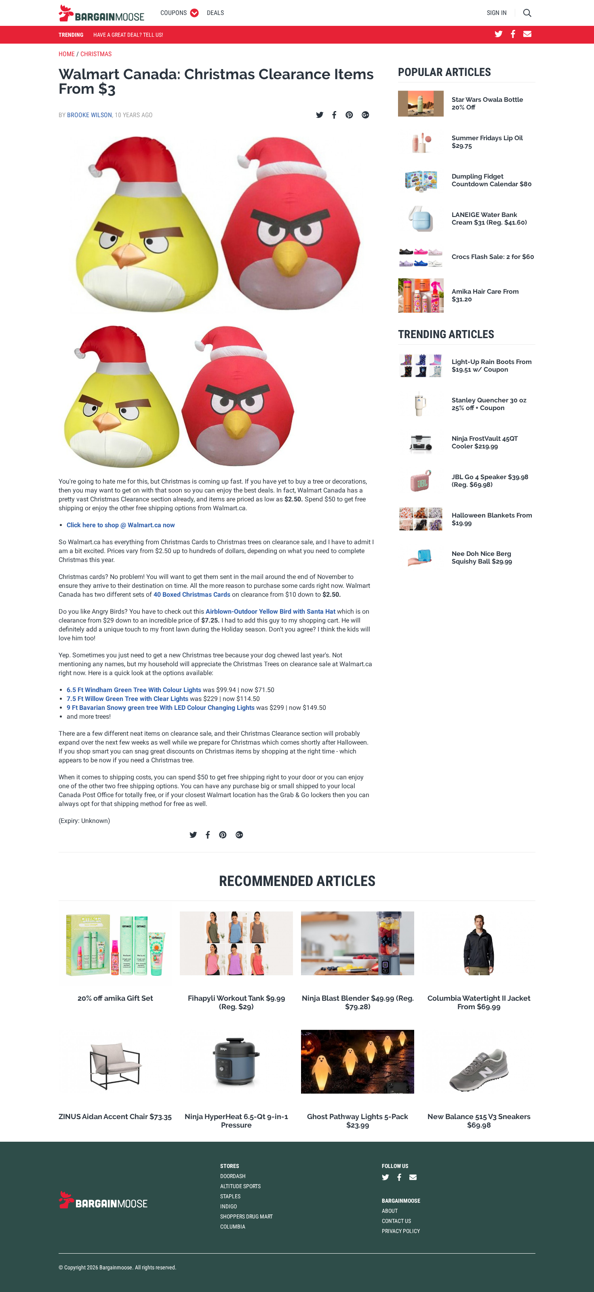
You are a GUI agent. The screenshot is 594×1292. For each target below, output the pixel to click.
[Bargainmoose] (101, 13)
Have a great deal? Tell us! (128, 35)
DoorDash (233, 1176)
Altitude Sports (240, 1186)
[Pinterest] (349, 115)
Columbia (232, 1226)
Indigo (228, 1206)
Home (67, 54)
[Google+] (365, 115)
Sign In (497, 13)
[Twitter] (320, 115)
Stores (229, 1166)
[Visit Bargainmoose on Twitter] (499, 35)
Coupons (173, 13)
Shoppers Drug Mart (246, 1216)
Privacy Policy (401, 1231)
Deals (215, 13)
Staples (230, 1196)
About (390, 1211)
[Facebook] (334, 115)
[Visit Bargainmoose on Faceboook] (513, 35)
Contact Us (396, 1221)
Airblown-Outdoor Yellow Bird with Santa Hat (269, 611)
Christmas (96, 54)
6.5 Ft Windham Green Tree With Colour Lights (134, 690)
